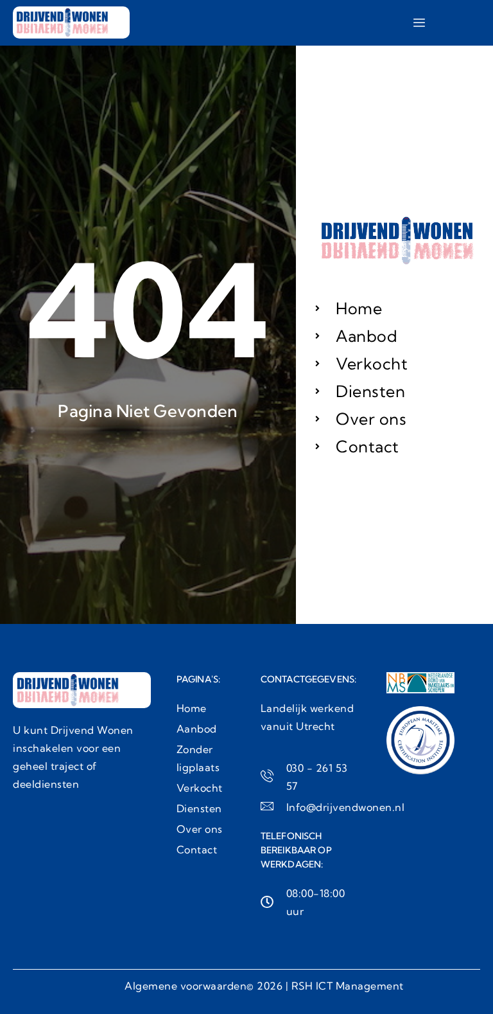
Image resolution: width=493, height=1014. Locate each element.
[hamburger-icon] (418, 23)
